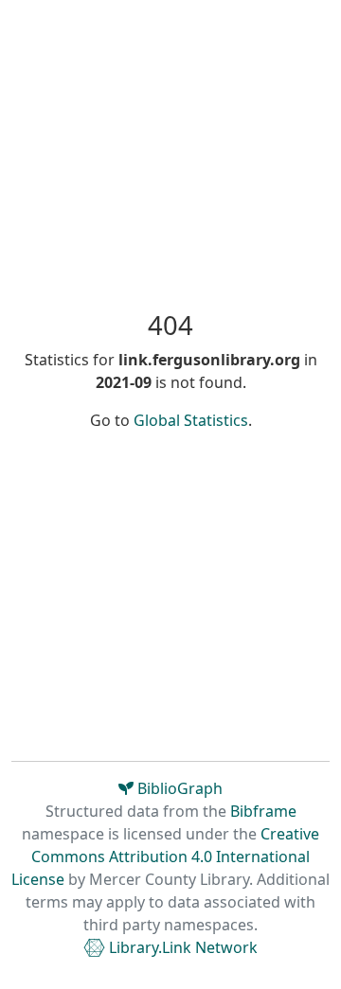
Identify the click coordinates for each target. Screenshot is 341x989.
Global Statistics (191, 420)
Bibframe (263, 811)
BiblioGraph (178, 788)
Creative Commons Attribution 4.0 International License (165, 856)
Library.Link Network (181, 947)
